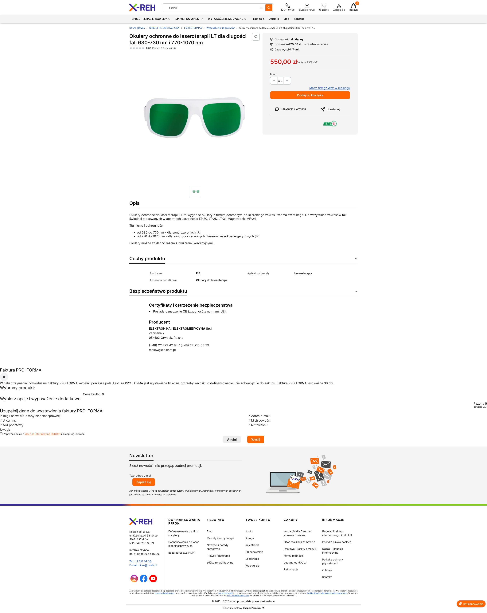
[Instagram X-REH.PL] (134, 581)
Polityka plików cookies (336, 542)
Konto (248, 531)
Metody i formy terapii (220, 538)
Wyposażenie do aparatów (220, 27)
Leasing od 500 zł (295, 562)
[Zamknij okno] (4, 377)
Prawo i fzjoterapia (218, 555)
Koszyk (249, 538)
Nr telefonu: (259, 425)
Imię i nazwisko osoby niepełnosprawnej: (31, 416)
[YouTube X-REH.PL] (153, 581)
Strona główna (137, 27)
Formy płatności (293, 555)
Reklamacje (291, 569)
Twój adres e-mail (140, 475)
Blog (209, 531)
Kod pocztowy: (12, 425)
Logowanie (252, 558)
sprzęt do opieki (226, 593)
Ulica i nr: (8, 420)
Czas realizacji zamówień (299, 542)
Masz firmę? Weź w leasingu (329, 88)
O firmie (327, 570)
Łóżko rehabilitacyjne (220, 562)
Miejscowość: (260, 420)
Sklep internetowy (242, 608)
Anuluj (232, 440)
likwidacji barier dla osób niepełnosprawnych (327, 593)
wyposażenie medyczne (238, 595)
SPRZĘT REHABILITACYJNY (164, 27)
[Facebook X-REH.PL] (143, 581)
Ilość (273, 74)
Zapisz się (143, 482)
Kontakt (327, 577)
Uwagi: (5, 430)
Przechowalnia (254, 551)
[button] (268, 7)
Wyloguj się (252, 565)
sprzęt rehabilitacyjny (165, 593)
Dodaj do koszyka (310, 95)
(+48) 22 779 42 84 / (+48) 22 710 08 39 (179, 345)
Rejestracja (252, 545)
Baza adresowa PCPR (181, 552)
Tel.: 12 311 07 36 (140, 561)
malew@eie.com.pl (162, 350)
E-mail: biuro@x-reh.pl (143, 565)
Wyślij (255, 440)
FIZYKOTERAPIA (193, 27)
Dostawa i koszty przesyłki (300, 548)
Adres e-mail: (259, 416)
